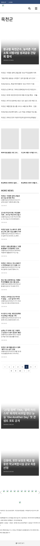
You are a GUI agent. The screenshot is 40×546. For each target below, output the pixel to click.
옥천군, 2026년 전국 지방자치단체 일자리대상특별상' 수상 (20, 117)
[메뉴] (36, 8)
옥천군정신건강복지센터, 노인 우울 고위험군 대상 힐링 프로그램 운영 (20, 112)
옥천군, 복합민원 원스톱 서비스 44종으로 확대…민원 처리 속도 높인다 (20, 106)
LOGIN (10, 2)
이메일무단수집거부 (30, 510)
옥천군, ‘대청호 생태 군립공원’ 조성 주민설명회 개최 (18, 73)
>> (29, 371)
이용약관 (2, 510)
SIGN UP (3, 2)
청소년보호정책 (10, 510)
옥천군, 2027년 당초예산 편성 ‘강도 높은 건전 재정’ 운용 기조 (20, 101)
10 (20, 371)
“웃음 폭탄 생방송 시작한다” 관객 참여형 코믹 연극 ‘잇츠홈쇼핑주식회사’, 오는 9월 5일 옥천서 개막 (20, 78)
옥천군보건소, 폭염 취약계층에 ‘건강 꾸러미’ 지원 (17, 84)
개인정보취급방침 (19, 510)
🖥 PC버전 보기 (20, 543)
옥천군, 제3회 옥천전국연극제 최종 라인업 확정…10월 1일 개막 (20, 95)
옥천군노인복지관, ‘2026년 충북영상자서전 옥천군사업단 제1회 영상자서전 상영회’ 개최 (20, 89)
